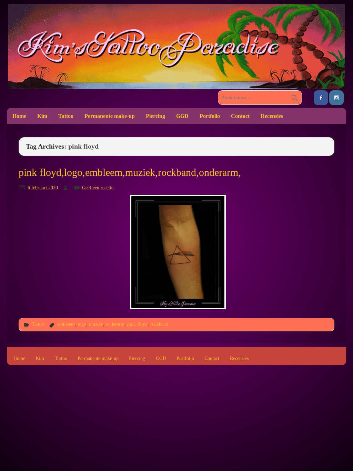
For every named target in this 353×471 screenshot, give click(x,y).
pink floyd (137, 324)
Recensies (272, 116)
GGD (182, 116)
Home (19, 116)
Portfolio (210, 116)
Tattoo (65, 116)
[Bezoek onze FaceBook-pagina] (321, 97)
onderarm (115, 324)
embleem (66, 324)
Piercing (155, 116)
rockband (159, 324)
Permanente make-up (109, 116)
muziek (96, 324)
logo (82, 324)
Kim (42, 116)
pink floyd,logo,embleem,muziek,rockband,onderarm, (130, 172)
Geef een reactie (97, 187)
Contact (240, 116)
